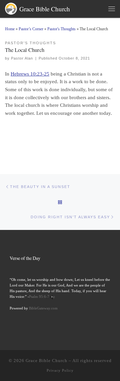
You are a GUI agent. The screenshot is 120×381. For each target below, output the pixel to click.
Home (10, 29)
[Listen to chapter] (52, 296)
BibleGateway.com (43, 308)
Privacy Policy (60, 370)
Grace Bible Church (46, 360)
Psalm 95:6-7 (39, 296)
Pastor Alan (22, 58)
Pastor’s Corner (31, 29)
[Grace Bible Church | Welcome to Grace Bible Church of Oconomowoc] (11, 7)
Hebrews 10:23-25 (30, 74)
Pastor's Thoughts (61, 29)
